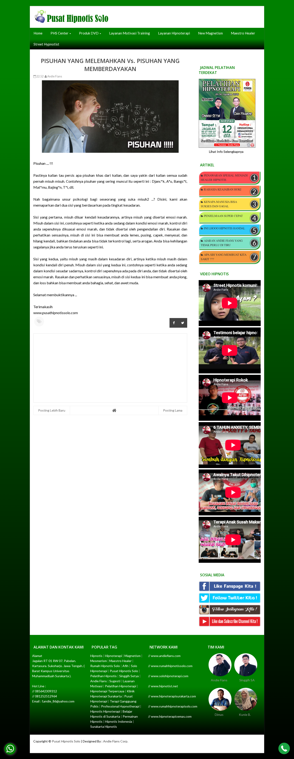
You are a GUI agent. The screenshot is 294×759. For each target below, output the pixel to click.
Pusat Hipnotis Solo (66, 741)
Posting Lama (172, 410)
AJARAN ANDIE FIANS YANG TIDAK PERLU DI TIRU (222, 243)
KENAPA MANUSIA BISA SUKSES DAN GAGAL (219, 204)
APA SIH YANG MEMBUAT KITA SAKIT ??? (223, 257)
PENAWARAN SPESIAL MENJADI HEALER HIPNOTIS (224, 177)
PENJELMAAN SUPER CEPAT (223, 216)
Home (38, 33)
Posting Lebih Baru (51, 410)
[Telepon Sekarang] (284, 749)
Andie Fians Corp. (115, 741)
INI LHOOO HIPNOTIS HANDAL (224, 228)
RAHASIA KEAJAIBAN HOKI (222, 189)
